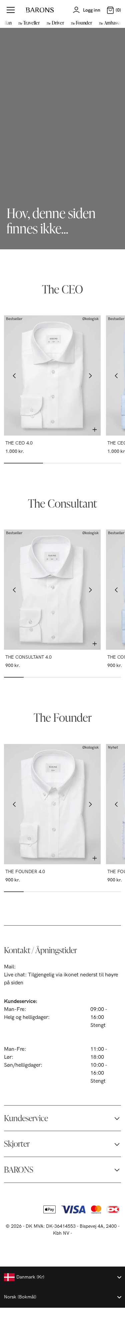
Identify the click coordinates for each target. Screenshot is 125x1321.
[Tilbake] (14, 375)
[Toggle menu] (10, 10)
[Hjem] (40, 10)
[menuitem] (28, 23)
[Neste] (90, 375)
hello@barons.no (37, 967)
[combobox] (62, 1277)
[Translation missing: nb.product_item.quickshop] (95, 430)
